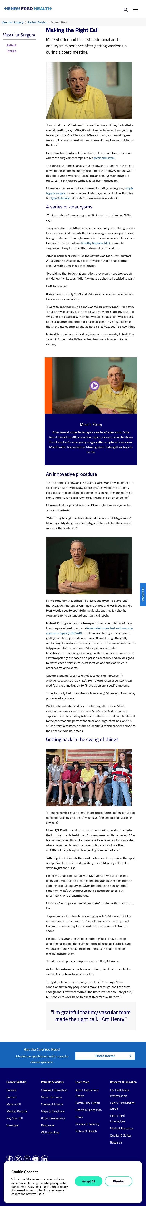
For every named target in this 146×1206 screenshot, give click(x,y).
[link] (38, 8)
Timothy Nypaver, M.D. (95, 243)
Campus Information (54, 1090)
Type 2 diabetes (60, 198)
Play (94, 385)
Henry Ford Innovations (117, 1118)
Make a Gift (13, 1104)
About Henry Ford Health (86, 1093)
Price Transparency (53, 1118)
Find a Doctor (105, 1056)
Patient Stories (37, 22)
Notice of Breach (86, 1131)
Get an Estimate (51, 1097)
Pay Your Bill (14, 1118)
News (79, 1117)
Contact (11, 1097)
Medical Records (16, 1111)
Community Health (87, 1103)
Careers (11, 1090)
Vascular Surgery (12, 22)
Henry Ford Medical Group (122, 1105)
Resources (47, 1125)
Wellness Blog (50, 1132)
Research (116, 1142)
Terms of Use (25, 1186)
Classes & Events (52, 1104)
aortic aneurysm (104, 158)
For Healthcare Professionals (119, 1093)
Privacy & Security (87, 1124)
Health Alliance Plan (88, 1110)
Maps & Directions (53, 1111)
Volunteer (12, 1125)
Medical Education (122, 1128)
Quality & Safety (121, 1135)
